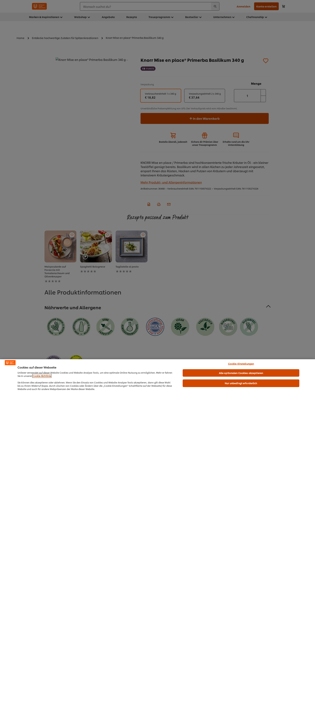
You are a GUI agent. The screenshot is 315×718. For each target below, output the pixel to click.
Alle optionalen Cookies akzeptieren (241, 372)
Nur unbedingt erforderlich (241, 383)
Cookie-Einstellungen (241, 363)
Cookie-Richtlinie (42, 375)
